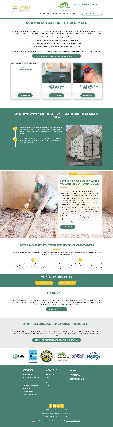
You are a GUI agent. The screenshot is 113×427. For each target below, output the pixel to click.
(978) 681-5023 (44, 283)
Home (73, 370)
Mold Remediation (28, 374)
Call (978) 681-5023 (92, 13)
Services (41, 13)
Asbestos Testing (27, 391)
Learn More (25, 95)
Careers (48, 377)
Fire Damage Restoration (30, 385)
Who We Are (50, 374)
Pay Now (62, 13)
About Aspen (51, 13)
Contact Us (70, 13)
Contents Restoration (29, 397)
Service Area (50, 383)
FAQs (47, 385)
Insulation (25, 383)
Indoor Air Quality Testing (30, 394)
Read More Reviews (56, 309)
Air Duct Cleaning (27, 380)
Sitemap (67, 416)
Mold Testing (26, 388)
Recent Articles (50, 380)
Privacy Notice (59, 416)
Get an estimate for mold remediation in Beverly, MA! (56, 56)
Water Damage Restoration (30, 377)
